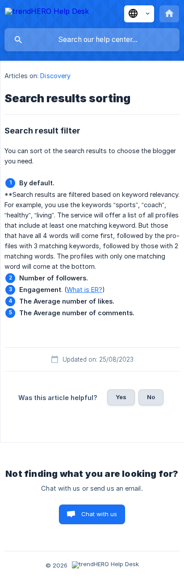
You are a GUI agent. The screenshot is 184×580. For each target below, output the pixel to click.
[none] (47, 12)
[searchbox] (92, 39)
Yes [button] (121, 397)
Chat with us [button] (99, 513)
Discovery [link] (55, 75)
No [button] (151, 397)
